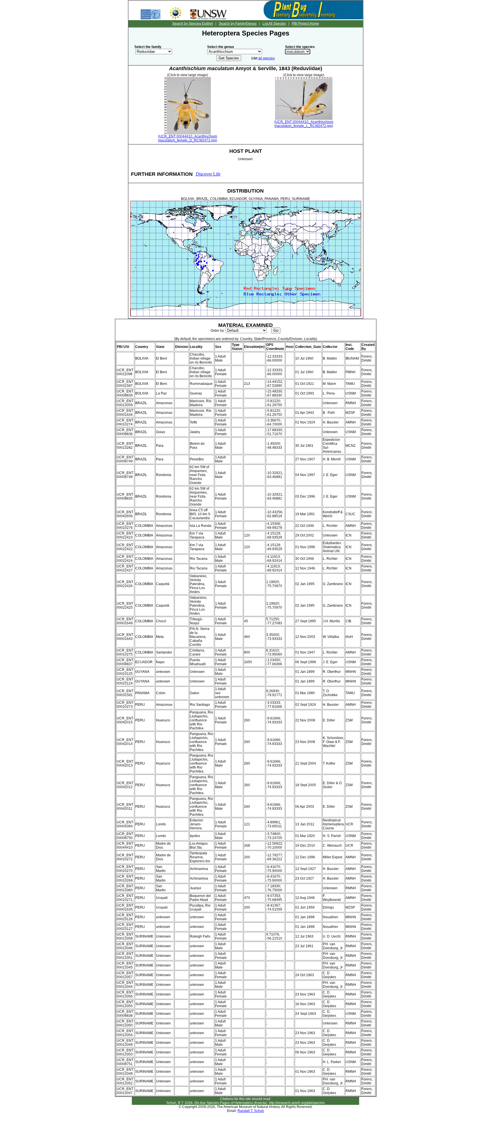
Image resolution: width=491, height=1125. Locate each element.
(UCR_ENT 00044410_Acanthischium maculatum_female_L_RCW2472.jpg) (303, 124)
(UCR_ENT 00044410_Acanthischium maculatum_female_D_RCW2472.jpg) (187, 138)
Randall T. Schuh (251, 1111)
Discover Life (208, 174)
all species (266, 58)
